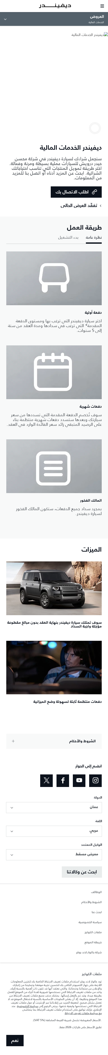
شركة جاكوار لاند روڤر (89, 953)
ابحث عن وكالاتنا (82, 872)
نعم (15, 1040)
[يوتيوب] (79, 780)
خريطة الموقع (93, 942)
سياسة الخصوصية (90, 922)
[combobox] (54, 807)
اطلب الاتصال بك (72, 192)
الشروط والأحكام (91, 902)
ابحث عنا (97, 912)
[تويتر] (46, 780)
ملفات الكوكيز (93, 932)
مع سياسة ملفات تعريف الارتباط (83, 1013)
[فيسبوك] (63, 780)
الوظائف (96, 892)
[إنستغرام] (95, 780)
